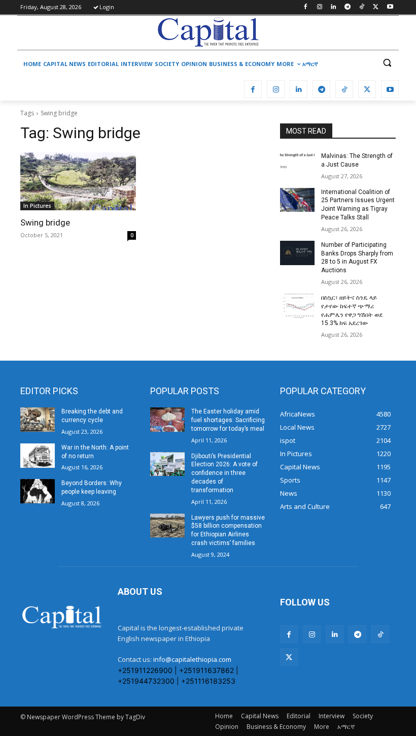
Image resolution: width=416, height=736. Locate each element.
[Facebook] (305, 7)
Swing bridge (45, 222)
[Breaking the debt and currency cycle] (37, 419)
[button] (387, 63)
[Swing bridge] (78, 181)
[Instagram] (319, 7)
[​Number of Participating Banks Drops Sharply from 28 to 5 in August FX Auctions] (297, 253)
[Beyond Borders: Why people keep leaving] (37, 491)
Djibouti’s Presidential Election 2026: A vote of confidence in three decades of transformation (224, 473)
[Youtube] (390, 7)
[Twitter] (376, 7)
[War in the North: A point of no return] (37, 455)
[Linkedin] (333, 7)
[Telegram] (348, 7)
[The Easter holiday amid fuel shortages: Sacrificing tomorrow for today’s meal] (167, 419)
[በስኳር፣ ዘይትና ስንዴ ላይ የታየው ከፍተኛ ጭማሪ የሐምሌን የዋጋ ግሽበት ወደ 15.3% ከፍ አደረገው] (297, 306)
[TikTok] (362, 7)
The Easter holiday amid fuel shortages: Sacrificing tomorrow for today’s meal (228, 420)
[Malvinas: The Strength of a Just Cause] (297, 164)
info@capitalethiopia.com (192, 659)
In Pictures (37, 205)
